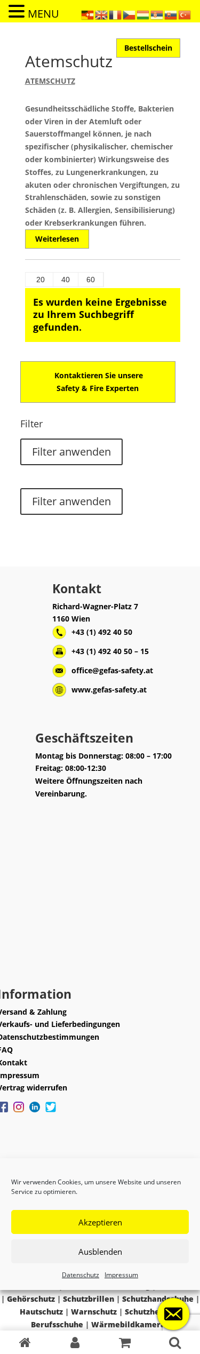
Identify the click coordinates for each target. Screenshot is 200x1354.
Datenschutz (80, 1274)
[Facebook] (18, 1112)
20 (40, 279)
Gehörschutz (31, 1299)
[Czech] (130, 14)
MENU (43, 13)
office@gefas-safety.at (112, 670)
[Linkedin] (34, 1112)
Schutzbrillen (88, 1299)
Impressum (121, 1274)
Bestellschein (148, 48)
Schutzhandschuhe (158, 1299)
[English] (102, 14)
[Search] (175, 1342)
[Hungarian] (143, 14)
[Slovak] (171, 14)
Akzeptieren (100, 1222)
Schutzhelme (149, 1312)
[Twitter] (50, 1112)
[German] (88, 14)
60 (90, 279)
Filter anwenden (71, 451)
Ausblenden (100, 1251)
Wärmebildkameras (130, 1324)
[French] (116, 14)
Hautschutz (41, 1312)
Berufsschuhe (57, 1324)
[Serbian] (157, 14)
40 (65, 279)
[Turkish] (185, 14)
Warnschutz (94, 1312)
